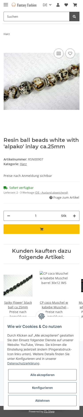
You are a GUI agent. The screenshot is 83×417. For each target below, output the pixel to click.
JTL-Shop (49, 411)
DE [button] (45, 4)
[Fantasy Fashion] (24, 5)
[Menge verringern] (9, 216)
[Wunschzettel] (66, 4)
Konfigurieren (42, 388)
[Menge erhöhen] (74, 216)
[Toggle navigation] (6, 3)
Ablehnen (42, 400)
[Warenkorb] (75, 4)
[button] (58, 4)
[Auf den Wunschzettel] (70, 53)
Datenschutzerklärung (23, 363)
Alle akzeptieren (42, 375)
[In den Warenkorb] (41, 229)
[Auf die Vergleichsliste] (59, 53)
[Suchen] (74, 16)
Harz (23, 164)
